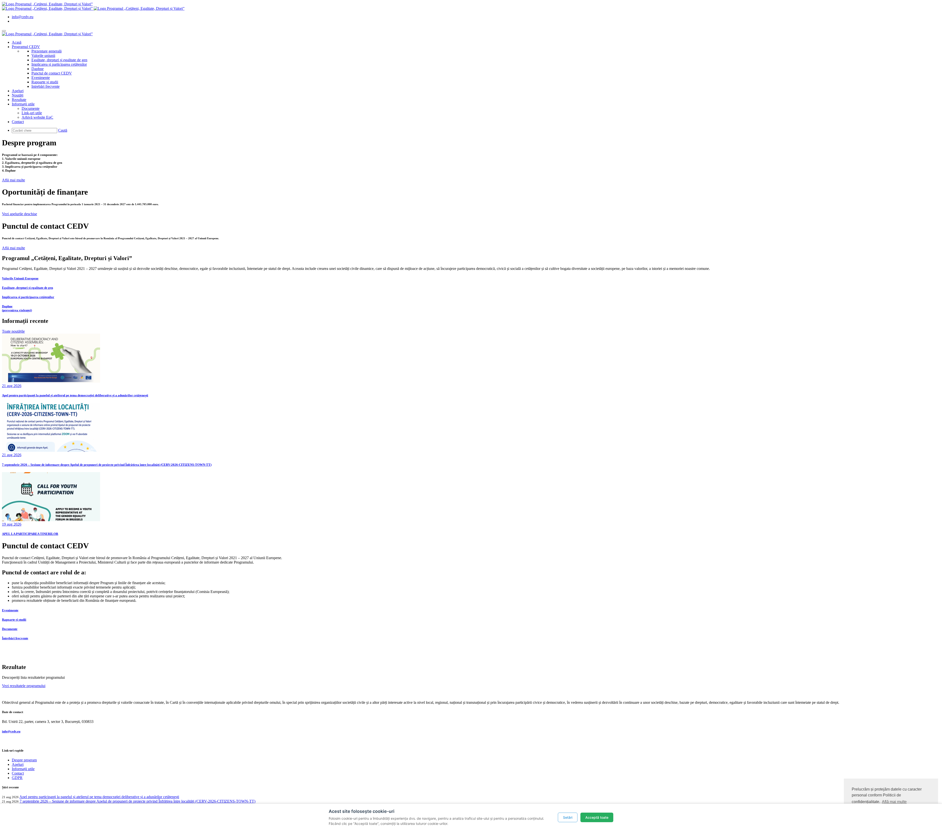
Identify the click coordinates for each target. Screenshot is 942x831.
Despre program (24, 760)
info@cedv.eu (22, 17)
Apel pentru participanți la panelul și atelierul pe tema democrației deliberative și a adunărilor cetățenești (75, 395)
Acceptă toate (596, 817)
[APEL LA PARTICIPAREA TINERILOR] (51, 520)
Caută (62, 130)
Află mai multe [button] (894, 802)
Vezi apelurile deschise (19, 214)
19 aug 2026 (11, 524)
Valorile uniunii (43, 55)
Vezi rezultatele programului (23, 686)
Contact (18, 122)
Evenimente (40, 78)
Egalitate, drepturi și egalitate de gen (59, 60)
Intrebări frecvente (45, 86)
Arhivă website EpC (37, 117)
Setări (567, 817)
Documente (30, 108)
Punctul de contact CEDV (51, 73)
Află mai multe (13, 180)
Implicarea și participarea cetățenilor (59, 64)
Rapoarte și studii (44, 82)
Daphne (37, 69)
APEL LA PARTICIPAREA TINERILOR (30, 534)
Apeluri (18, 91)
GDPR (17, 778)
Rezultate (19, 100)
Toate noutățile (13, 331)
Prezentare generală (46, 51)
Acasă (16, 42)
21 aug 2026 (11, 386)
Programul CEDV (26, 47)
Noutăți (17, 95)
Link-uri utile (32, 113)
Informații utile (23, 104)
